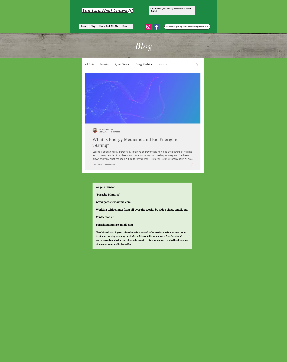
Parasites (104, 64)
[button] (187, 27)
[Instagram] (148, 27)
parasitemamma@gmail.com (114, 224)
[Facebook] (156, 27)
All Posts (89, 64)
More (161, 64)
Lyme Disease (122, 64)
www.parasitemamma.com (113, 202)
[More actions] (193, 130)
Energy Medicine (143, 64)
